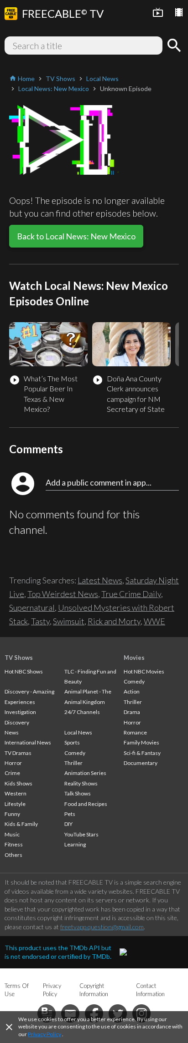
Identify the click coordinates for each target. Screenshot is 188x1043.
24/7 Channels (82, 712)
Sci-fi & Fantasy (142, 752)
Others (13, 854)
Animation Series (85, 773)
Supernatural (32, 608)
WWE (154, 621)
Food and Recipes (85, 803)
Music (12, 834)
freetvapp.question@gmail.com (102, 927)
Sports (72, 742)
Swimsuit (68, 621)
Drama (132, 712)
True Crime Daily (131, 594)
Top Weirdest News (62, 594)
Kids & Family (21, 823)
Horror (13, 762)
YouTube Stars (81, 834)
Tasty (40, 621)
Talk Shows (77, 793)
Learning (75, 844)
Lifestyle (15, 803)
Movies (134, 657)
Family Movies (141, 742)
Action (132, 691)
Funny (12, 813)
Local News (78, 732)
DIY (68, 823)
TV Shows (19, 657)
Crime (12, 773)
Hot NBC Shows (24, 671)
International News (28, 742)
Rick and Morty (114, 621)
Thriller (73, 762)
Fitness (14, 844)
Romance (135, 732)
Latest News (100, 580)
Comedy (74, 752)
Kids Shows (18, 783)
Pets (69, 813)
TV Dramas (18, 752)
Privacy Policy (44, 1034)
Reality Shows (81, 783)
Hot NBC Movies (144, 671)
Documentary (140, 762)
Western (15, 793)
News (12, 732)
